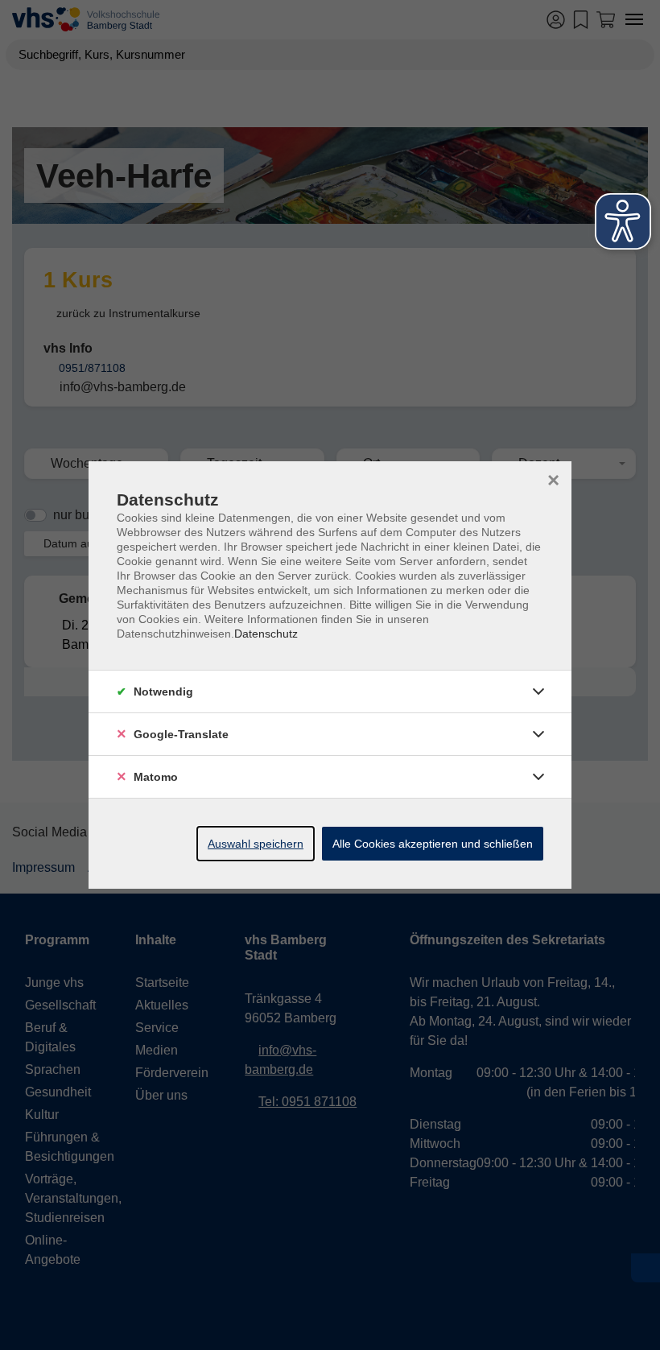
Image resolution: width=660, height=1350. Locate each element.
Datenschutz (266, 633)
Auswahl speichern (255, 843)
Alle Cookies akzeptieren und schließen (432, 843)
